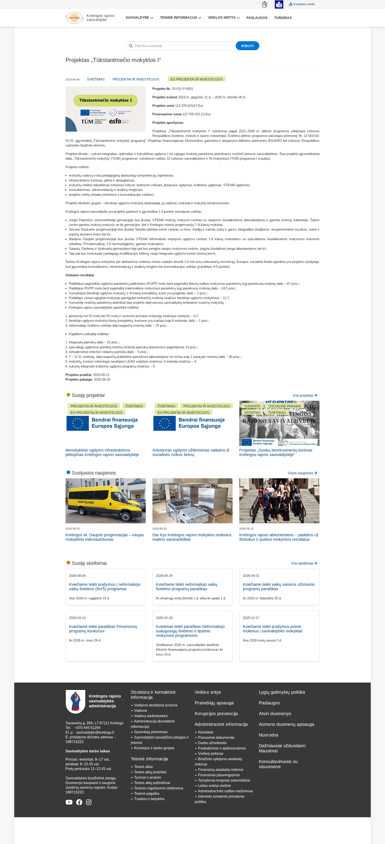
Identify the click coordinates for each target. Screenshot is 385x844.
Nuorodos (269, 735)
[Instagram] (89, 802)
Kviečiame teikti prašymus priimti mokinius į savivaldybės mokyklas (273, 628)
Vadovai (140, 710)
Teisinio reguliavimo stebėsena (158, 788)
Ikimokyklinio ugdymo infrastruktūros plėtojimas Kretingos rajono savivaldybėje (102, 452)
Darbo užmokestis (212, 743)
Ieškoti (247, 46)
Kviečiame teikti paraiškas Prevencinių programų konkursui (103, 628)
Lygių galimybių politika (282, 692)
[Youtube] (69, 802)
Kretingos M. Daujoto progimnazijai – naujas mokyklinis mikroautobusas (105, 537)
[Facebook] (79, 802)
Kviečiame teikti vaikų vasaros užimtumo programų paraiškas (279, 586)
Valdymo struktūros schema (156, 705)
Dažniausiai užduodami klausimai (282, 748)
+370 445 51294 (87, 728)
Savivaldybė (138, 17)
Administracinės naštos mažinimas (225, 791)
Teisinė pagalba (146, 793)
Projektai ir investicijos (136, 79)
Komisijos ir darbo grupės (154, 748)
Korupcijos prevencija (216, 713)
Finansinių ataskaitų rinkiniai (220, 770)
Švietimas (96, 79)
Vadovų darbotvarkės (151, 716)
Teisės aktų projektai (150, 772)
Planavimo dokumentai (216, 737)
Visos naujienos (301, 473)
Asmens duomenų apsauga (286, 724)
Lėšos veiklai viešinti (214, 786)
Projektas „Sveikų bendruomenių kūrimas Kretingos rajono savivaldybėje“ (275, 452)
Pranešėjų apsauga (214, 702)
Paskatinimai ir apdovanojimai (222, 748)
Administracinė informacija (221, 724)
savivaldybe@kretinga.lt (95, 732)
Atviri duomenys (275, 713)
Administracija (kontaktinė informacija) (153, 723)
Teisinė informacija (179, 17)
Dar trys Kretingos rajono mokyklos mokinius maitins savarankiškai (191, 537)
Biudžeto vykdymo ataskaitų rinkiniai (218, 761)
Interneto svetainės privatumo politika (219, 799)
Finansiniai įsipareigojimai (219, 775)
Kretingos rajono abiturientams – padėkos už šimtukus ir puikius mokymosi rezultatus (279, 537)
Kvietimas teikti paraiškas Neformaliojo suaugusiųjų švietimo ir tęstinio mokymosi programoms (190, 631)
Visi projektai (303, 395)
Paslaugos (257, 18)
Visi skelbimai (302, 563)
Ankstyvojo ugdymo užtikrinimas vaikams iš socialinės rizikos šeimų (190, 452)
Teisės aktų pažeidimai (152, 783)
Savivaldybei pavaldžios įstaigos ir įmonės (160, 740)
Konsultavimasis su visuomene (278, 764)
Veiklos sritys (222, 17)
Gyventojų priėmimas (151, 732)
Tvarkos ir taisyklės (149, 799)
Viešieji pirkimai (210, 753)
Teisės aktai (143, 767)
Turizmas (283, 18)
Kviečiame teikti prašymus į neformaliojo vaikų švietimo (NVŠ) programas (104, 586)
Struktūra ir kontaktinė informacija (153, 695)
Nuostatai (205, 732)
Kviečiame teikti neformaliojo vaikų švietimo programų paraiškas (186, 586)
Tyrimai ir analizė (147, 777)
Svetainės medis (304, 4)
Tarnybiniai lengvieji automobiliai (224, 780)
